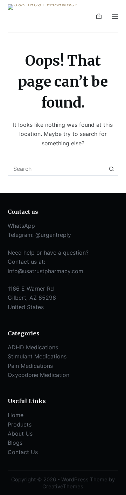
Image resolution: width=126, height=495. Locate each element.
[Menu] (115, 16)
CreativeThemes (62, 486)
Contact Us (23, 452)
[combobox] (56, 169)
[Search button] (111, 168)
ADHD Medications (33, 347)
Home (15, 415)
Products (19, 424)
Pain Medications (30, 365)
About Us (20, 433)
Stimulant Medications (37, 356)
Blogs (15, 442)
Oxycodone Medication (38, 374)
